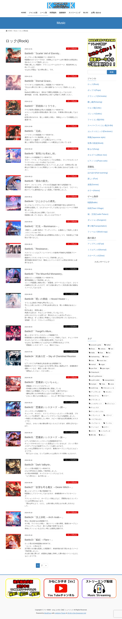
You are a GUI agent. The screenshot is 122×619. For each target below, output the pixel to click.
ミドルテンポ (105, 431)
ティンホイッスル (97, 411)
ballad (108, 345)
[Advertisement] (102, 298)
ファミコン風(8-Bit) (96, 120)
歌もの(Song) (93, 149)
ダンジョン (111, 403)
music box (102, 360)
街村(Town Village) (96, 208)
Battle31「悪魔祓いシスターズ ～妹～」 (46, 437)
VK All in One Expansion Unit (76, 613)
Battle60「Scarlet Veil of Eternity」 (43, 53)
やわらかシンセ (108, 388)
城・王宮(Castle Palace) (98, 214)
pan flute (94, 368)
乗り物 (93, 435)
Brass (93, 349)
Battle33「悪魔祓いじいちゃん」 (42, 382)
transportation (109, 380)
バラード (109, 415)
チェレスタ (95, 407)
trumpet (93, 384)
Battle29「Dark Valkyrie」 (38, 464)
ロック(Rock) (72, 48)
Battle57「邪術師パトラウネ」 (41, 106)
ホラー (106, 427)
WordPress (47, 613)
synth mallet (95, 380)
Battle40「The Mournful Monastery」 (44, 274)
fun (109, 353)
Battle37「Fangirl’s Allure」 (39, 331)
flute (101, 353)
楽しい (103, 435)
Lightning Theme (60, 613)
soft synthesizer (96, 376)
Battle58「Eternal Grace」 (39, 81)
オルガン (109, 392)
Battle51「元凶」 (34, 131)
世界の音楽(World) (95, 143)
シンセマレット (96, 403)
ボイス (93, 431)
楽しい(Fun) (93, 179)
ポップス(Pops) (94, 90)
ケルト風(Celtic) (94, 108)
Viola (103, 384)
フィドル (109, 423)
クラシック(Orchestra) (97, 96)
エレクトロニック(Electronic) (100, 131)
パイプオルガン (96, 419)
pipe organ (105, 368)
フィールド (95, 427)
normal (93, 364)
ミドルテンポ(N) (97, 250)
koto (92, 360)
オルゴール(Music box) (97, 155)
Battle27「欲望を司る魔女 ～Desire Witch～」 (49, 487)
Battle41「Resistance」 (37, 249)
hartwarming (95, 356)
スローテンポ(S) (96, 256)
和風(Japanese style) (96, 137)
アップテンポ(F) (96, 244)
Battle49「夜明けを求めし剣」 (41, 153)
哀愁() (93, 185)
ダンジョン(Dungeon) (97, 220)
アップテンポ (95, 392)
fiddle (93, 353)
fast (112, 349)
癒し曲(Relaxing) (95, 102)
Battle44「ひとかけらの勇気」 (41, 201)
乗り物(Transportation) (97, 226)
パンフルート (95, 423)
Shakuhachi (95, 372)
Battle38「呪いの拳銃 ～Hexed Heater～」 (47, 299)
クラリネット (95, 400)
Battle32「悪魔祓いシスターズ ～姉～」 (46, 407)
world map (94, 388)
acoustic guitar (96, 345)
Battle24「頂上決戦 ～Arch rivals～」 (44, 517)
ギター (106, 396)
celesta (102, 349)
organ (103, 364)
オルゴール (95, 396)
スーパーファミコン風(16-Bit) (100, 125)
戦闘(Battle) (92, 202)
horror (107, 356)
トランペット (95, 415)
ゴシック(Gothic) (71, 269)
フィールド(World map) (97, 232)
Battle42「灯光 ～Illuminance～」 (42, 226)
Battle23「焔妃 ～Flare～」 (39, 539)
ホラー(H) (94, 190)
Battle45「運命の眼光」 (37, 181)
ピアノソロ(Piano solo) (97, 161)
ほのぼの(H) (98, 173)
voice (112, 384)
